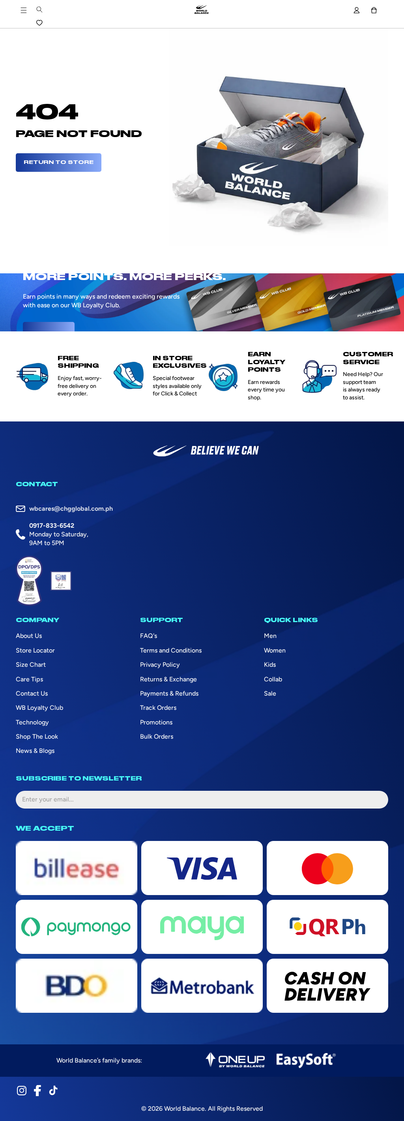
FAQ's (148, 635)
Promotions (156, 722)
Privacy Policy (160, 664)
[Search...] (39, 9)
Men (270, 635)
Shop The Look (37, 736)
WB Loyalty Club (39, 707)
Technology (32, 722)
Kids (270, 664)
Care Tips (29, 679)
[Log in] (356, 10)
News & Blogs (35, 750)
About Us (29, 635)
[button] (374, 10)
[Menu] (24, 10)
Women (275, 650)
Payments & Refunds (169, 693)
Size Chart (31, 664)
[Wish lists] (39, 23)
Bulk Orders (156, 736)
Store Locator (35, 650)
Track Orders (158, 707)
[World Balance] (202, 10)
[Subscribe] (376, 799)
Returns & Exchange (168, 679)
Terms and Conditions (171, 650)
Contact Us (32, 693)
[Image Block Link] (235, 1060)
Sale (270, 693)
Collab (273, 679)
